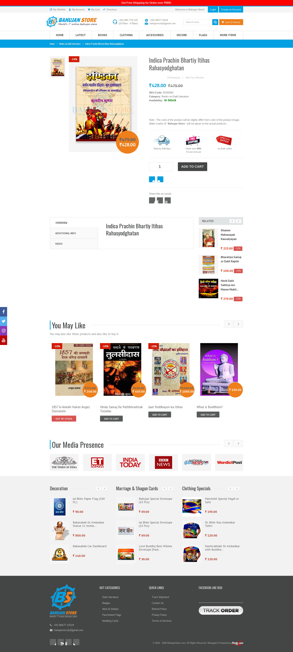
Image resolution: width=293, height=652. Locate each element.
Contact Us (158, 601)
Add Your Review (194, 77)
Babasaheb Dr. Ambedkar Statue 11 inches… (88, 522)
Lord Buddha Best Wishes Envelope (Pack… (155, 546)
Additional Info (65, 233)
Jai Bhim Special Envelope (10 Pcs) (155, 522)
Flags (203, 35)
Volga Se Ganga (231, 278)
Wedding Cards (110, 619)
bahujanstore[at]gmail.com (163, 23)
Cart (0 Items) (232, 22)
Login (213, 9)
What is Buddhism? (210, 405)
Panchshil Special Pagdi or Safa (222, 498)
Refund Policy (159, 607)
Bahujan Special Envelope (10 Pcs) (155, 498)
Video (59, 243)
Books (102, 35)
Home (52, 43)
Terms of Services (162, 619)
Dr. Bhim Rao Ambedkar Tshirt (220, 522)
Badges (106, 601)
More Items (228, 35)
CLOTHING (126, 35)
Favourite (152, 179)
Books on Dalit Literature (70, 43)
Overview (61, 222)
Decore (182, 35)
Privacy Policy (159, 613)
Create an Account (231, 9)
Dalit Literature (110, 595)
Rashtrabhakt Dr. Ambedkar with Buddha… (222, 546)
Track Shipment (160, 595)
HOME (60, 35)
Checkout (160, 179)
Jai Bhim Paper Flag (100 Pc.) (89, 498)
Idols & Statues (110, 607)
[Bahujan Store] (71, 21)
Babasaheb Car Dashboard (89, 544)
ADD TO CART (192, 166)
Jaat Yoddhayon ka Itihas (165, 405)
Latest (81, 35)
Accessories (155, 35)
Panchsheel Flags (111, 613)
